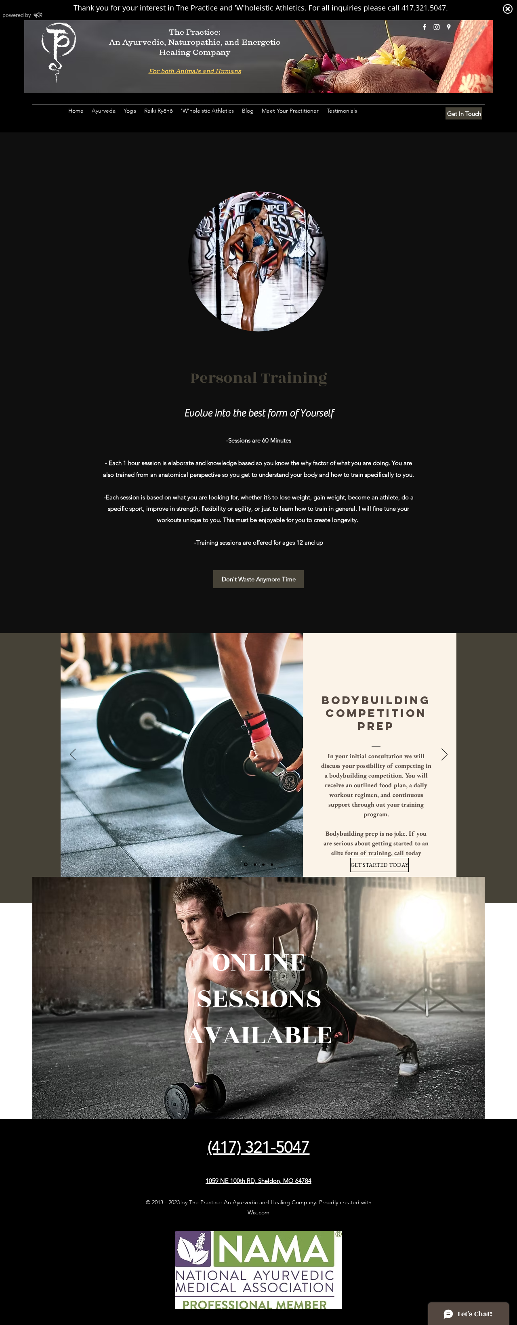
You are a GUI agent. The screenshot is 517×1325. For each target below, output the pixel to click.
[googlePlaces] (449, 27)
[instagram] (437, 27)
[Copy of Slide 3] (272, 864)
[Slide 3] (263, 864)
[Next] (444, 754)
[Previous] (73, 754)
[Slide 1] (246, 864)
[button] (130, 111)
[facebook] (424, 27)
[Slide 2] (255, 864)
